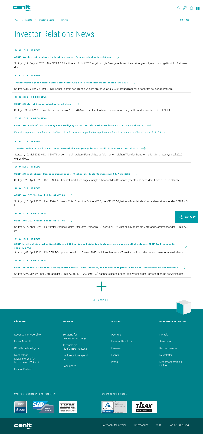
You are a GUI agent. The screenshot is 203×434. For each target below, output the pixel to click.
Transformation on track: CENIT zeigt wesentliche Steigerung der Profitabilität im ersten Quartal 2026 (76, 148)
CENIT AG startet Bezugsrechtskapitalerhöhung (43, 104)
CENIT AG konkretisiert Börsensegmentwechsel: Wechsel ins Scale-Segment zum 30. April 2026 (72, 174)
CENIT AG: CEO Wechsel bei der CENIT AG (39, 195)
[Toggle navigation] (198, 8)
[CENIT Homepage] (22, 8)
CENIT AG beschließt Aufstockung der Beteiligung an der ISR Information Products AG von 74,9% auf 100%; (79, 125)
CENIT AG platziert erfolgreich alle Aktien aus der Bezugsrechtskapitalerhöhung (63, 57)
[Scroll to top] (196, 427)
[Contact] (185, 8)
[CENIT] (16, 20)
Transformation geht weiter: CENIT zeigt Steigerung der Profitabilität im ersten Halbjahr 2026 (71, 82)
